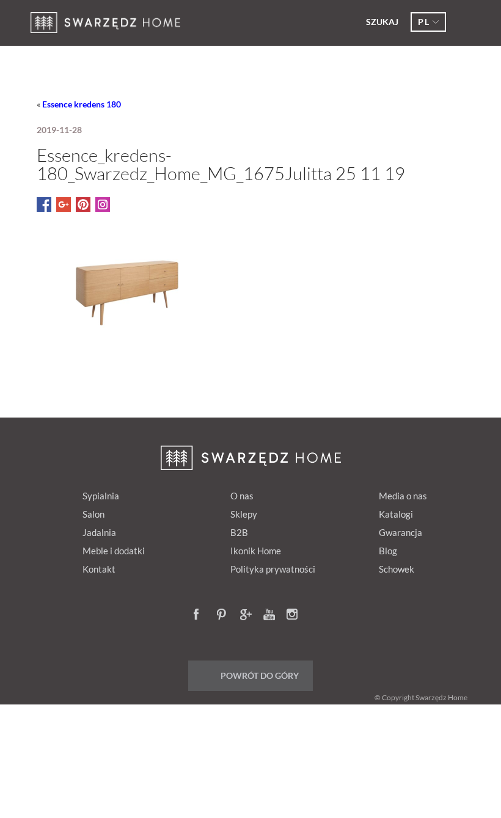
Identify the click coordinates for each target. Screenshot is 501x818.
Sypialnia (100, 495)
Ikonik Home (255, 550)
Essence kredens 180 (81, 104)
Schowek (396, 568)
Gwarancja (400, 532)
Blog (388, 550)
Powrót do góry (260, 675)
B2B (239, 532)
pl (424, 21)
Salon (93, 514)
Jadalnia (99, 532)
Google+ (246, 615)
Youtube (269, 615)
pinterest (223, 615)
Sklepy (243, 514)
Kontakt (98, 568)
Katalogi (396, 514)
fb (200, 615)
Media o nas (403, 495)
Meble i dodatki (113, 550)
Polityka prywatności (272, 568)
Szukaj (382, 21)
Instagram (293, 615)
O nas (242, 495)
